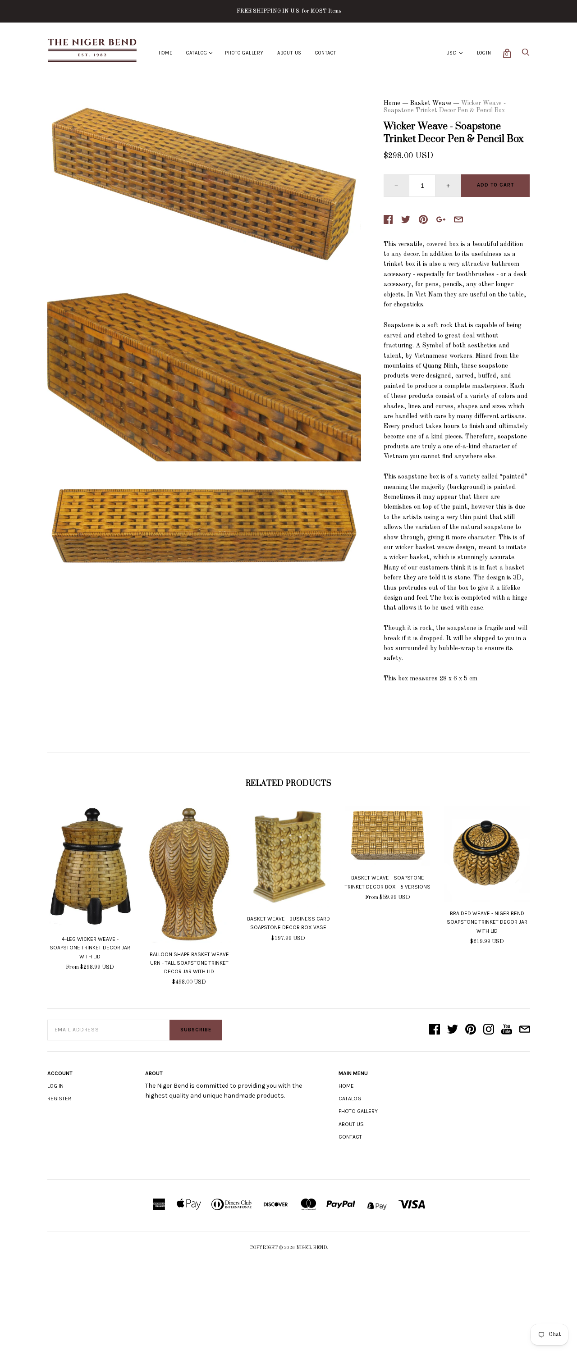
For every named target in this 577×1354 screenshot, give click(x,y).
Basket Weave (430, 103)
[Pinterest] (470, 1030)
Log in (55, 1086)
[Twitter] (452, 1030)
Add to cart (495, 185)
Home (166, 53)
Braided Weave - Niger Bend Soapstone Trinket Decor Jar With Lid (487, 922)
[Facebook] (434, 1030)
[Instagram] (488, 1030)
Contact (325, 53)
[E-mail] (524, 1030)
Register (59, 1098)
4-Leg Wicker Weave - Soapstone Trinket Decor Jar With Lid (90, 947)
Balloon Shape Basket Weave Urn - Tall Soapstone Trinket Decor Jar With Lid (189, 963)
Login (484, 53)
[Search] (525, 55)
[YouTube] (506, 1030)
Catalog (196, 53)
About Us (289, 53)
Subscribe (195, 1030)
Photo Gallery (244, 53)
